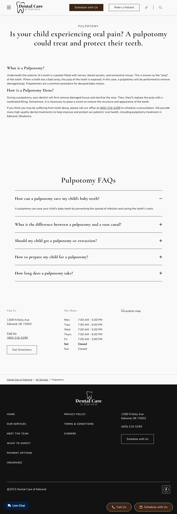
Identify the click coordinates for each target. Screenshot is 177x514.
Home (11, 414)
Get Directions (22, 350)
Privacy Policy (75, 414)
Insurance (14, 462)
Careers (70, 433)
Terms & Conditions (79, 424)
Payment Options (19, 453)
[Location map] (145, 335)
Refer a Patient (124, 7)
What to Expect (19, 443)
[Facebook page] (166, 489)
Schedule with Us (86, 7)
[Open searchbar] (160, 7)
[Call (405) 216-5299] (146, 7)
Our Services (16, 424)
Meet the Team (18, 433)
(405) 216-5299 (110, 108)
